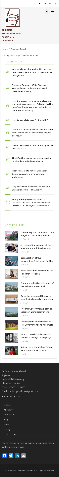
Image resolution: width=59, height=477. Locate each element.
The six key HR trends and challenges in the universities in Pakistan (37, 235)
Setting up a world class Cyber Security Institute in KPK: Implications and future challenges (36, 352)
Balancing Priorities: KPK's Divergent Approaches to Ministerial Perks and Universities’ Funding (29, 88)
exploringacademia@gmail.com (23, 391)
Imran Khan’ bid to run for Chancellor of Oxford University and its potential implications (30, 174)
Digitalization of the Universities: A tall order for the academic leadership (36, 261)
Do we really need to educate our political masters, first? (32, 147)
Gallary (7, 429)
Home (5, 49)
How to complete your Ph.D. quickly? (30, 120)
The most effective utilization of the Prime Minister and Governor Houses (37, 286)
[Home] (12, 17)
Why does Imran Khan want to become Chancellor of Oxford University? (31, 188)
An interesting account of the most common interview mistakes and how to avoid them (35, 248)
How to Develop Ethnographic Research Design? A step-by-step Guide (36, 337)
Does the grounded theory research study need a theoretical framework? (36, 299)
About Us (8, 409)
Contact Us (9, 414)
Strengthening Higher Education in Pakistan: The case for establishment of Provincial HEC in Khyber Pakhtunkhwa (31, 202)
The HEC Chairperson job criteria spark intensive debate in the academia (32, 159)
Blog (6, 419)
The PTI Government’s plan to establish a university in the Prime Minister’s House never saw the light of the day (36, 314)
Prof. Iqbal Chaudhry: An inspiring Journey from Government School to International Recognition (32, 72)
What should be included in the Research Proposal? (36, 272)
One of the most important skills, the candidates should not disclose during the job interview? (33, 132)
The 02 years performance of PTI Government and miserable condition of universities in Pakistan (36, 326)
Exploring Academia (25, 470)
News (6, 424)
